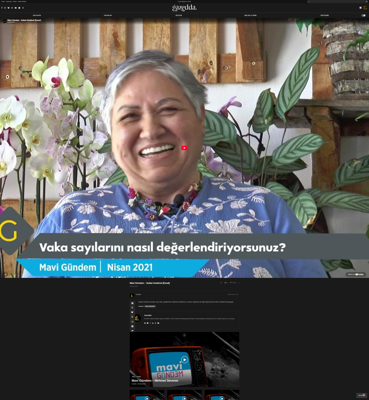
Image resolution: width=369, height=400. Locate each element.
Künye (3, 1)
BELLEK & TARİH (250, 15)
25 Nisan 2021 (134, 286)
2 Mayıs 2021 (142, 384)
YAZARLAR (108, 15)
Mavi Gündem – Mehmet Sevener (155, 380)
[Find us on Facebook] (1, 8)
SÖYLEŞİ (179, 15)
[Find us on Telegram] (19, 8)
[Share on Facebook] (132, 303)
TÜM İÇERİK (324, 15)
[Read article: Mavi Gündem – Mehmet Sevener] (184, 359)
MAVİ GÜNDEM (150, 306)
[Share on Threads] (132, 317)
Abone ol (362, 395)
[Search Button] (366, 1)
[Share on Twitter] (132, 308)
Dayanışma (9, 1)
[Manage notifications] (363, 395)
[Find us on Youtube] (16, 8)
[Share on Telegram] (132, 326)
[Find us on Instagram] (5, 8)
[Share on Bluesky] (132, 312)
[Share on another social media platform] (132, 331)
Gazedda (138, 294)
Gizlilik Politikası (22, 1)
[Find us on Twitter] (23, 8)
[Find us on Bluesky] (8, 8)
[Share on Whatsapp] (132, 321)
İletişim (15, 1)
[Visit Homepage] (184, 8)
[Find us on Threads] (12, 8)
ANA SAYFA (37, 15)
